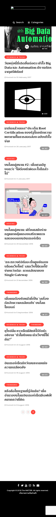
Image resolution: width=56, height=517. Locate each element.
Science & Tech (16, 57)
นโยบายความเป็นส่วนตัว (28, 493)
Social (11, 158)
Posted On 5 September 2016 (19, 312)
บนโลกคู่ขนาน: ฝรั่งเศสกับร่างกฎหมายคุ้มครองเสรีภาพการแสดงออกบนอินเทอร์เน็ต (25, 234)
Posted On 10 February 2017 (18, 77)
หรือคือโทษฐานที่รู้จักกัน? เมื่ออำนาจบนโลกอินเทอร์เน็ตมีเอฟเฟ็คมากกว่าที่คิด (28, 395)
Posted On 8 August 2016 (17, 405)
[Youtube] (26, 485)
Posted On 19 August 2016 (18, 373)
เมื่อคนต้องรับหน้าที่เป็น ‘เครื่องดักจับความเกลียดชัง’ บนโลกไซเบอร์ (26, 303)
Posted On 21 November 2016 (19, 280)
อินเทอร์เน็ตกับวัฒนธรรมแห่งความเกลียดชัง (25, 365)
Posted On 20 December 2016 (19, 244)
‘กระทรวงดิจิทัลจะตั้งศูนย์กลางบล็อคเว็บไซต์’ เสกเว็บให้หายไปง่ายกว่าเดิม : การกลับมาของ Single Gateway (26, 268)
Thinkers (12, 292)
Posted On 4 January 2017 (18, 179)
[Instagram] (30, 485)
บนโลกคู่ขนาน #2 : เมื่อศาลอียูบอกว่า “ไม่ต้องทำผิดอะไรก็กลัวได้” (26, 169)
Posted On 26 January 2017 (18, 146)
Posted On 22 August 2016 (18, 345)
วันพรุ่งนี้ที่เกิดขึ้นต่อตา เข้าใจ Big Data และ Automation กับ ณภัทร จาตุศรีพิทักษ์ (28, 67)
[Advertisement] (28, 447)
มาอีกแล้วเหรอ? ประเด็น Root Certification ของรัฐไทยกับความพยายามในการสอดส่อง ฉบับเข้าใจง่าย (28, 134)
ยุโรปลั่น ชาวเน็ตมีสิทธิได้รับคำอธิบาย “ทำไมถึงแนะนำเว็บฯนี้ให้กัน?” (26, 335)
